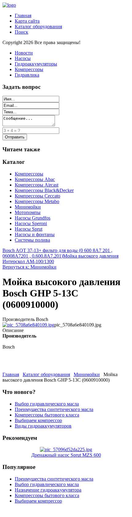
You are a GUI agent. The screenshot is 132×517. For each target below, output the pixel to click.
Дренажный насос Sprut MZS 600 (66, 455)
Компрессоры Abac (35, 179)
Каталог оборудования (38, 26)
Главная (23, 15)
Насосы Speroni (31, 223)
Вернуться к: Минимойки (29, 267)
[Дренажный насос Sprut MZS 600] (66, 449)
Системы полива (32, 240)
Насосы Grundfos (32, 218)
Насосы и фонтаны (35, 234)
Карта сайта (27, 21)
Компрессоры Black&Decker (44, 190)
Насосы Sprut (28, 229)
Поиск (21, 32)
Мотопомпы (28, 212)
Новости (24, 52)
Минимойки (28, 206)
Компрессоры (29, 69)
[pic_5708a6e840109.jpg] (28, 324)
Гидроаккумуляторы (36, 63)
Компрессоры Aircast (36, 184)
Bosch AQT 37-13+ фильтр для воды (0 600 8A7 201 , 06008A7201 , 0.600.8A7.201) (57, 253)
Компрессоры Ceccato (37, 195)
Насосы (23, 58)
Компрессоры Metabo (37, 201)
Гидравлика (27, 74)
